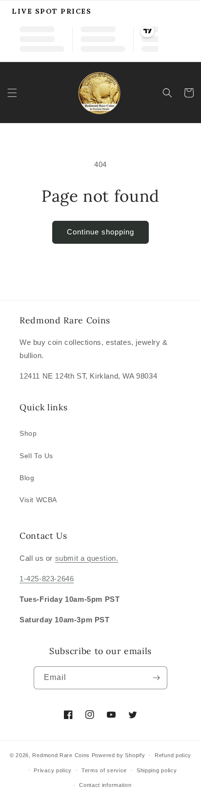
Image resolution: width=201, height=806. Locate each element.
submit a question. (87, 558)
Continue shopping (100, 232)
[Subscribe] (156, 677)
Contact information (105, 785)
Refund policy (173, 755)
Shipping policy (157, 770)
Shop (28, 433)
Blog (27, 478)
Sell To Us (36, 456)
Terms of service (104, 770)
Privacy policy (53, 770)
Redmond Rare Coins (61, 755)
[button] (12, 93)
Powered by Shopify (118, 755)
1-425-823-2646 (47, 578)
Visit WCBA (38, 500)
